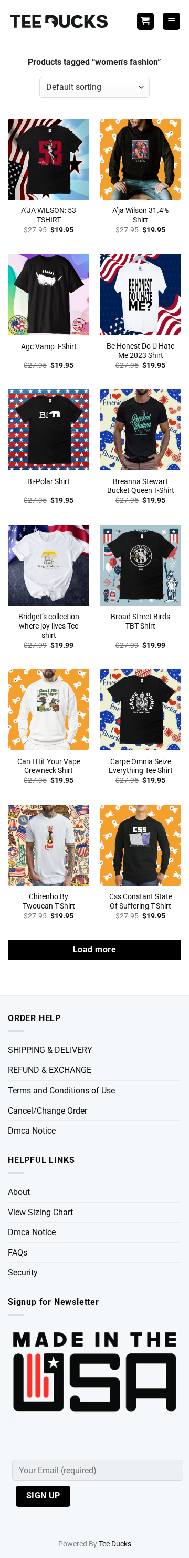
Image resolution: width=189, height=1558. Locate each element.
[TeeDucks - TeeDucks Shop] (60, 21)
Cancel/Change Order (47, 1111)
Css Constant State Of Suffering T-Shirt (140, 901)
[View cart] (145, 21)
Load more (94, 950)
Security (23, 1272)
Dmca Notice (32, 1131)
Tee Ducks (115, 1544)
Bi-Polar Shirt (48, 481)
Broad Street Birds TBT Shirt (140, 621)
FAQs (17, 1253)
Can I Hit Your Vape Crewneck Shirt (48, 766)
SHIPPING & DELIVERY (50, 1050)
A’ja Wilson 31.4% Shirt (140, 215)
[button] (171, 21)
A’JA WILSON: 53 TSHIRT (48, 215)
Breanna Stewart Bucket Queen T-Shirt (140, 486)
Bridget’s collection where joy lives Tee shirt (48, 625)
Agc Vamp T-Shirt (49, 346)
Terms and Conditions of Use (61, 1090)
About (19, 1192)
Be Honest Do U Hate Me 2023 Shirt (140, 351)
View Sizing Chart (40, 1212)
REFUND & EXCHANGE (49, 1070)
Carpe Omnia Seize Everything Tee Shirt (141, 766)
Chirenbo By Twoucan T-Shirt (49, 901)
